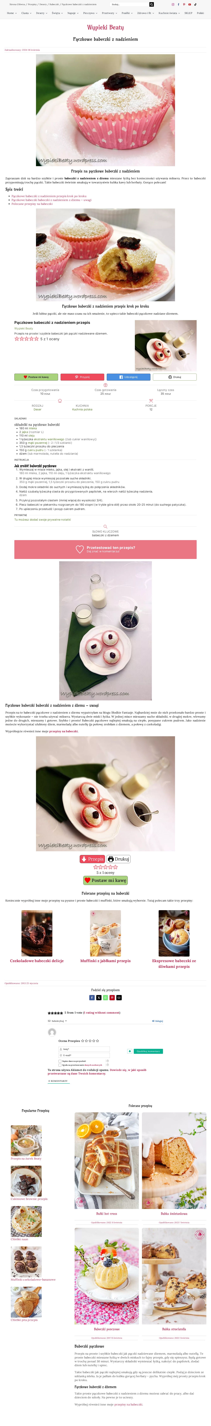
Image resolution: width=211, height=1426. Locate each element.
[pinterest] (184, 4)
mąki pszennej (37, 442)
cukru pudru (35, 450)
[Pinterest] (112, 997)
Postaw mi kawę (38, 377)
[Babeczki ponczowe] (107, 1230)
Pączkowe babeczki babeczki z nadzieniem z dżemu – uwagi (51, 200)
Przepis (95, 859)
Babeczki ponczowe (107, 1329)
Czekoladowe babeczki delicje (37, 960)
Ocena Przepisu (69, 1041)
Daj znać (92, 551)
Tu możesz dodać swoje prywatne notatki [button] (42, 519)
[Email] (119, 997)
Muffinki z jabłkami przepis (105, 960)
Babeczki (54, 4)
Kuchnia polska (82, 409)
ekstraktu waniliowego (49, 439)
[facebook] (178, 4)
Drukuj (177, 377)
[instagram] (173, 4)
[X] (98, 997)
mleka (33, 428)
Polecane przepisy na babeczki (32, 204)
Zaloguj (159, 1021)
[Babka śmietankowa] (174, 1114)
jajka (25, 432)
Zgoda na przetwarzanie (82, 1065)
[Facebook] (92, 997)
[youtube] (189, 4)
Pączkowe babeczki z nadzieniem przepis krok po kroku (49, 196)
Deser (37, 409)
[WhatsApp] (105, 997)
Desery (43, 4)
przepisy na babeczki (128, 1404)
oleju (31, 435)
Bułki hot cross (106, 1214)
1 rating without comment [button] (101, 1012)
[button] (16, 339)
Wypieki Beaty (105, 27)
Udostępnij (131, 377)
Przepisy (32, 4)
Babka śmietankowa (174, 1214)
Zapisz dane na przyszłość (74, 1061)
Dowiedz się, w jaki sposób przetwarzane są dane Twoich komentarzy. (97, 1071)
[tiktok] (195, 4)
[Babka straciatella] (174, 1230)
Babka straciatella (174, 1329)
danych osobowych (93, 1065)
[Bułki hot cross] (107, 1114)
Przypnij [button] (84, 377)
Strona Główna (17, 4)
